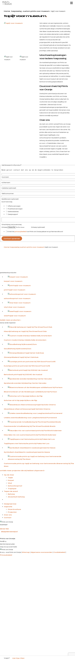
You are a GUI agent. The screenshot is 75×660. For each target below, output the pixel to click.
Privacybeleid (6, 555)
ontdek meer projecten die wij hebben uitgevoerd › (22, 470)
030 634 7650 (18, 658)
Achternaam (6, 182)
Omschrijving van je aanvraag (12, 224)
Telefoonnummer (8, 193)
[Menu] (71, 3)
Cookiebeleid (60, 552)
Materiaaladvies (13, 211)
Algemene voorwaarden (42, 552)
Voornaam (5, 177)
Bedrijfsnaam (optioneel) (10, 199)
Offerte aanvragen (14, 206)
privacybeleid (20, 231)
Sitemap (26, 552)
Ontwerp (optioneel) (38, 227)
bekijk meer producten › (10, 320)
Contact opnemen (12, 239)
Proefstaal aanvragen (15, 209)
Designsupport (13, 214)
